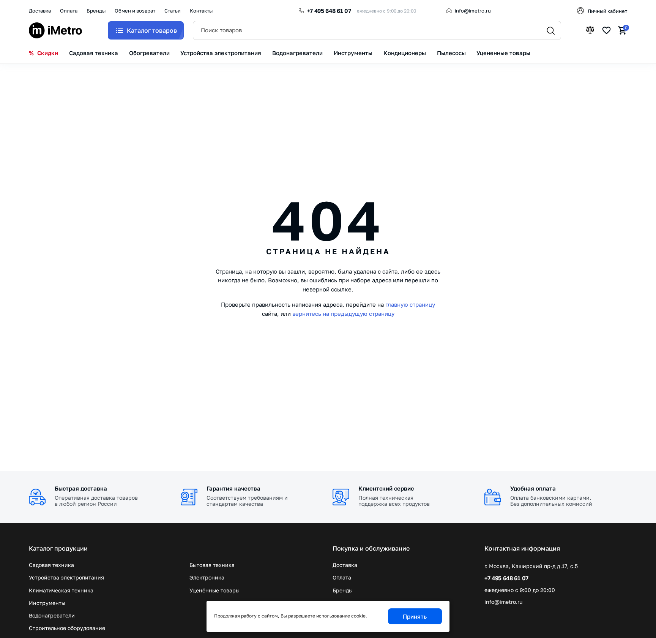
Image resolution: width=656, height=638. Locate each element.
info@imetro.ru (473, 11)
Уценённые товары (214, 590)
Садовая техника (51, 565)
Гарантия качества (233, 488)
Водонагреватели (52, 615)
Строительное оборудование (67, 628)
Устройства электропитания (66, 577)
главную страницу (410, 304)
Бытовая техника (212, 565)
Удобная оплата (533, 488)
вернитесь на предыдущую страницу (343, 313)
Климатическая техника (61, 590)
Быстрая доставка (81, 488)
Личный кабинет (607, 11)
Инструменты (47, 603)
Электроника (206, 577)
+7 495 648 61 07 (329, 10)
